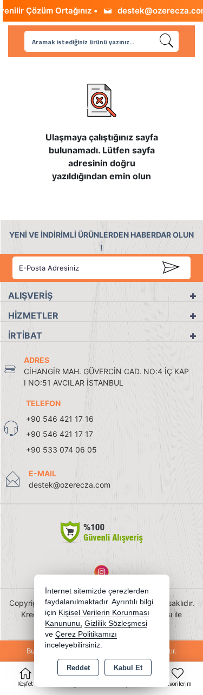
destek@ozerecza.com (69, 484)
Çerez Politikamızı (86, 634)
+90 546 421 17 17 (59, 433)
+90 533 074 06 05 (61, 449)
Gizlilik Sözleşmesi (115, 623)
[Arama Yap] (167, 41)
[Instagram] (101, 572)
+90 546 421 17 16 (60, 418)
